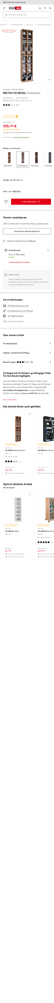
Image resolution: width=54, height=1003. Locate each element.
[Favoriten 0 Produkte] (44, 8)
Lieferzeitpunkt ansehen (19, 262)
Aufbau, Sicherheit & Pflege (16, 353)
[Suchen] (6, 15)
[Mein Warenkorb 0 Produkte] (49, 8)
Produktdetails (10, 343)
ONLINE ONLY (9, 116)
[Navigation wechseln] (4, 8)
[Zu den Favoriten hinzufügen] (6, 202)
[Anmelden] (39, 8)
